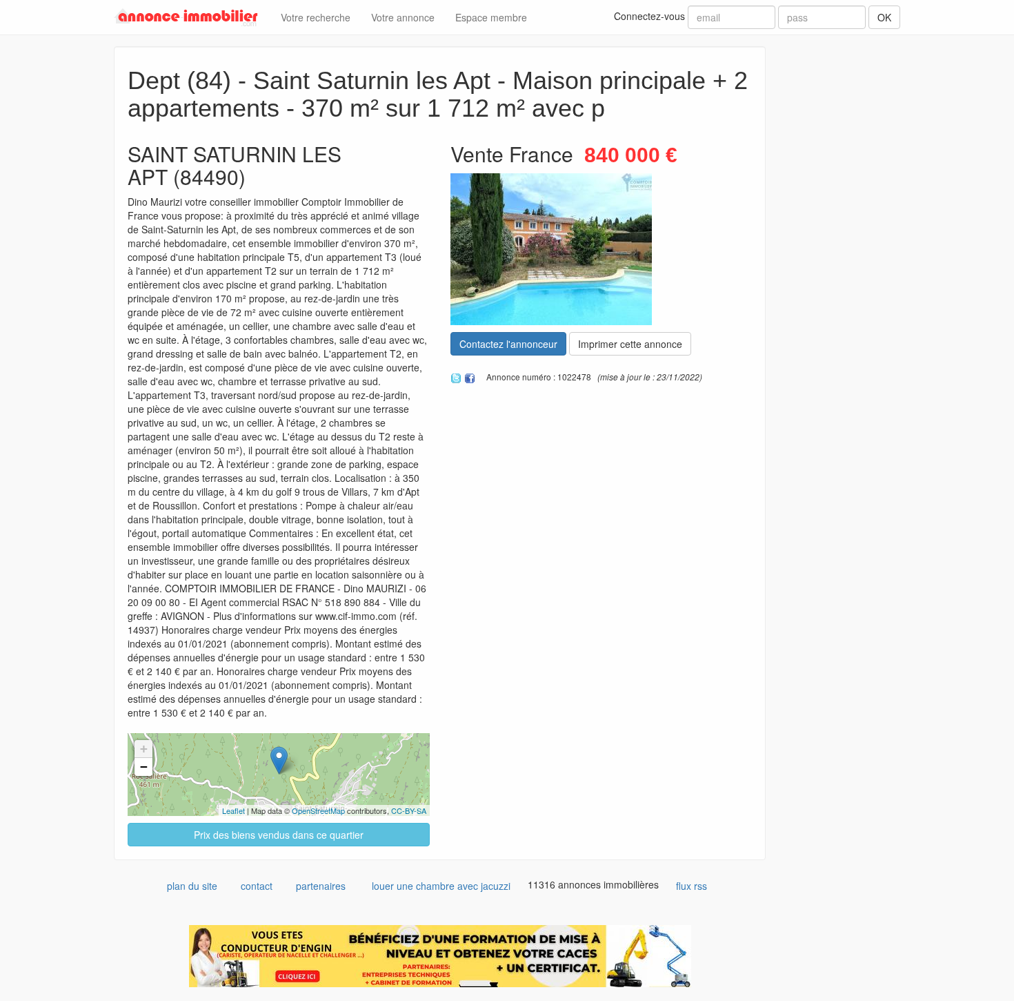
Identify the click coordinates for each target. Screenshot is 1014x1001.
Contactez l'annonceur (508, 344)
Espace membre (491, 17)
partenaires (321, 886)
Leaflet (233, 810)
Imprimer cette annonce (630, 344)
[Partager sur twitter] (455, 376)
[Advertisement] (843, 253)
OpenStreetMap (318, 810)
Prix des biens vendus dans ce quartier (279, 835)
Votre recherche (315, 17)
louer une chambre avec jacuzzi (441, 886)
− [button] (144, 766)
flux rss (691, 886)
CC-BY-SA (408, 810)
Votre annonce (403, 17)
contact (256, 886)
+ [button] (144, 748)
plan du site (192, 886)
